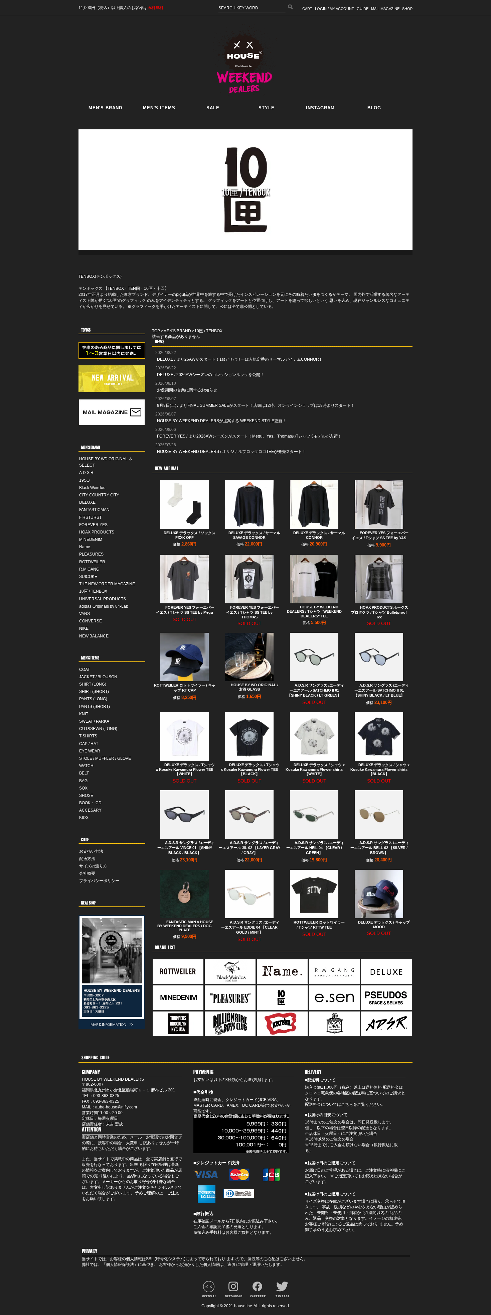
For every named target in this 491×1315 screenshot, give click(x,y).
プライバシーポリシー (99, 880)
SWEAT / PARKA (94, 721)
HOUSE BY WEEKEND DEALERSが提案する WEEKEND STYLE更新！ (221, 421)
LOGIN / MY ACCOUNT (334, 9)
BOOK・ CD (90, 803)
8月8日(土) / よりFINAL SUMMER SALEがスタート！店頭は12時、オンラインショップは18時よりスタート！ (256, 405)
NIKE (84, 628)
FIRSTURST (90, 517)
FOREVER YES (93, 524)
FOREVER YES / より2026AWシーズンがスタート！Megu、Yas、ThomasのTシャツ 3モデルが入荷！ (249, 436)
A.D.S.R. (87, 472)
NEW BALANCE (94, 636)
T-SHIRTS (88, 736)
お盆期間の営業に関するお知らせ (187, 390)
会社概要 (87, 873)
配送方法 (87, 858)
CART (307, 9)
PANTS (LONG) (93, 699)
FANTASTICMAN (94, 509)
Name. (85, 547)
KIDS (84, 817)
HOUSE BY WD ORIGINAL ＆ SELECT (106, 462)
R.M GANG (89, 569)
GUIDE (362, 9)
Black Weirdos (92, 487)
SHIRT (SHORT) (94, 691)
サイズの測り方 (93, 866)
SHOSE (86, 795)
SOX (83, 788)
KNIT (83, 714)
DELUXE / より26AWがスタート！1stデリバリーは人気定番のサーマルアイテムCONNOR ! (239, 359)
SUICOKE (88, 576)
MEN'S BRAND (177, 331)
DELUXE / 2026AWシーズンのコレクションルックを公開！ (210, 374)
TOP (156, 331)
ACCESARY (90, 810)
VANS (84, 613)
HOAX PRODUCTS (96, 532)
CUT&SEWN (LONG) (98, 728)
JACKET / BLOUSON (98, 677)
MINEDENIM (90, 539)
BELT (84, 773)
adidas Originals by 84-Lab (103, 606)
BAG (83, 781)
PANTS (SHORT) (94, 706)
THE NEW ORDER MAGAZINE (107, 584)
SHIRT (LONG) (92, 684)
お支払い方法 (91, 851)
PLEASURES (91, 554)
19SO (84, 480)
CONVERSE (90, 621)
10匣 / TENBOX (93, 591)
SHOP (407, 9)
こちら (347, 1104)
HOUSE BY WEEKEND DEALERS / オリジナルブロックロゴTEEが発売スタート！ (231, 451)
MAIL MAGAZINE (385, 9)
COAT (84, 669)
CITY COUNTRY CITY (99, 495)
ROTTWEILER (92, 562)
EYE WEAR (89, 751)
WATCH (86, 765)
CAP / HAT (88, 743)
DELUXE (87, 502)
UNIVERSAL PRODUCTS (102, 599)
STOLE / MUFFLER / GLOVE (105, 758)
